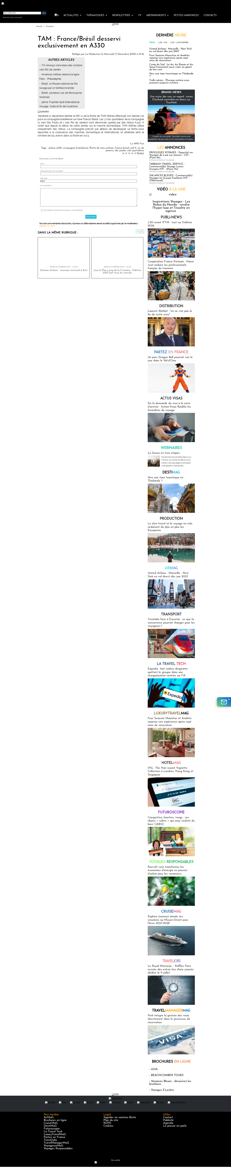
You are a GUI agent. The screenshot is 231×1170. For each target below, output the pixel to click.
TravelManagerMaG (56, 1143)
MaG (171, 713)
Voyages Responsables (58, 1148)
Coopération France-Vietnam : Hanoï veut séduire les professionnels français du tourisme (171, 265)
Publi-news (171, 217)
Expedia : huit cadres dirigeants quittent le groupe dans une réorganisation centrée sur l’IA (168, 672)
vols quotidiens (135, 150)
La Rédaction (93, 54)
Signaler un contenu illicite (119, 1117)
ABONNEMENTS (157, 15)
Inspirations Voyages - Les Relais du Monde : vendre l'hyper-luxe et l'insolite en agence (171, 206)
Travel (171, 961)
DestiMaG (50, 1126)
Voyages (171, 862)
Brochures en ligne (55, 1120)
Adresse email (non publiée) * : (52, 171)
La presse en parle (175, 1126)
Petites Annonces (186, 15)
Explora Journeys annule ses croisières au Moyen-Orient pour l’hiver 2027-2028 (168, 920)
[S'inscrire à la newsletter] (224, 702)
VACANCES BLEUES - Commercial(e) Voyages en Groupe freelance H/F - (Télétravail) (170, 178)
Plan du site (110, 1120)
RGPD (107, 1123)
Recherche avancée (12, 17)
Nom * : (43, 164)
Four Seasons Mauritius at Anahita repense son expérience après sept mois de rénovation (169, 58)
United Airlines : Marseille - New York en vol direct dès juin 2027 (170, 50)
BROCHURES (171, 1062)
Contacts (210, 15)
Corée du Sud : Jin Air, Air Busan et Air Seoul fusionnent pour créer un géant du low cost (171, 67)
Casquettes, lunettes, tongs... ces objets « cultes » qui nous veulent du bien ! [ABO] (171, 821)
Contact (168, 1117)
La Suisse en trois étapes (164, 453)
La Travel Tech (53, 1131)
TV (139, 15)
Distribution (171, 306)
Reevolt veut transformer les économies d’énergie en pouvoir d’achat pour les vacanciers (167, 870)
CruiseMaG (51, 1123)
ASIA (154, 1069)
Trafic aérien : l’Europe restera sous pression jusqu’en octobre (169, 81)
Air (171, 568)
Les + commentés (179, 42)
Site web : (44, 178)
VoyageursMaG (53, 1145)
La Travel (171, 664)
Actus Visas (171, 398)
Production (171, 519)
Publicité (168, 1120)
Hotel (171, 763)
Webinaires (171, 448)
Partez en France (54, 1137)
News (152, 42)
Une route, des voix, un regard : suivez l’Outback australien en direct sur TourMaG (171, 99)
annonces (171, 148)
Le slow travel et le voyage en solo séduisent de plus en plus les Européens (170, 527)
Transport (50, 26)
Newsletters (122, 15)
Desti (171, 472)
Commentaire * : (46, 186)
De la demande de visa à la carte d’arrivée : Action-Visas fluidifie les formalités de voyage (169, 407)
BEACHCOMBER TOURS (167, 1075)
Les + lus (163, 42)
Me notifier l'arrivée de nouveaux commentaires (63, 210)
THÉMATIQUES (96, 15)
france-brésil (122, 148)
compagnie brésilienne (75, 148)
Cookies (108, 1126)
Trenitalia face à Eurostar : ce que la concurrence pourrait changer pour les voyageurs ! (171, 623)
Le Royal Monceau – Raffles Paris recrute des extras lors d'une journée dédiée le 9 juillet (171, 969)
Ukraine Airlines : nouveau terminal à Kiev (64, 270)
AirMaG (49, 1117)
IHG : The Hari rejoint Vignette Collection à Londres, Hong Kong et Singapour (170, 771)
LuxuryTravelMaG (55, 1134)
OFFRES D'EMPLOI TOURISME (161, 160)
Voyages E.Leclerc (162, 1090)
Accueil (39, 26)
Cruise (171, 911)
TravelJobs (50, 1140)
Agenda (168, 1123)
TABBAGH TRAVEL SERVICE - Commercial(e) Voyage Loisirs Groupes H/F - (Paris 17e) (167, 166)
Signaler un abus (47, 226)
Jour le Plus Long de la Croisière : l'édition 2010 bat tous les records (117, 271)
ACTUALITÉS (72, 15)
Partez (171, 352)
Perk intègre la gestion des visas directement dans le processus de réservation (169, 1019)
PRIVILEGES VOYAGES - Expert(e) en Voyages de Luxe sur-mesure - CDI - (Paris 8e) (171, 155)
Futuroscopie (171, 812)
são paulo (120, 150)
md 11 (133, 148)
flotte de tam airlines (102, 148)
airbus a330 (55, 148)
